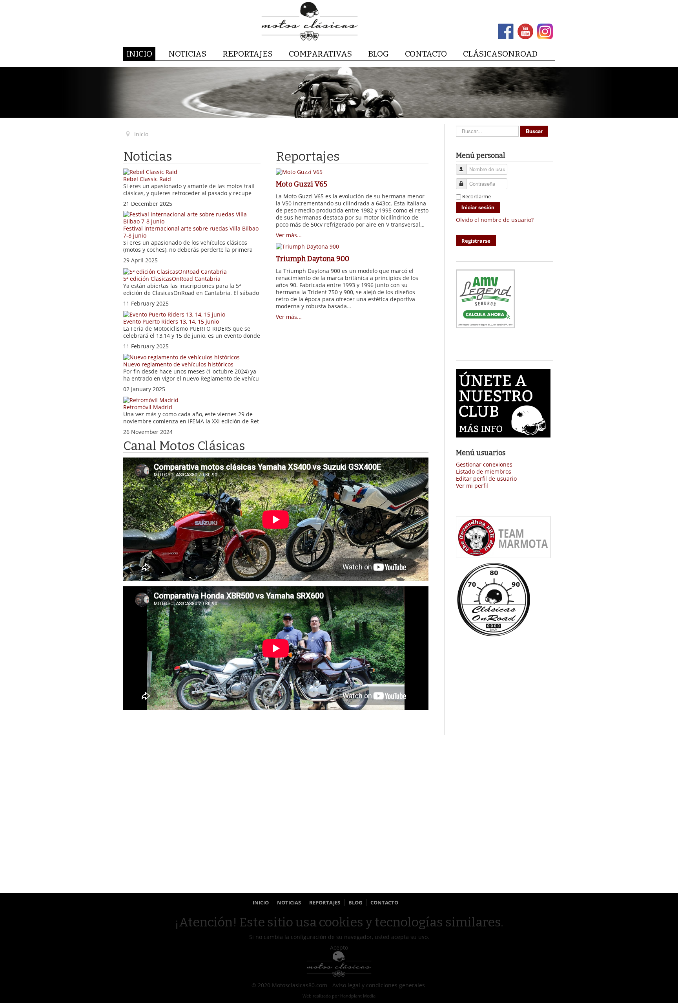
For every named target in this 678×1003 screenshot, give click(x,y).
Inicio (139, 53)
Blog (378, 53)
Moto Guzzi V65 (301, 184)
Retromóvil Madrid (147, 407)
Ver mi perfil (472, 485)
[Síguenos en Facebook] (506, 31)
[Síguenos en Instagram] (545, 31)
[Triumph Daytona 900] (307, 245)
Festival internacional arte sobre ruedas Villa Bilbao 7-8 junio (191, 232)
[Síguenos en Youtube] (525, 31)
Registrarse (475, 240)
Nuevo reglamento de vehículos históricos (178, 364)
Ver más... (289, 235)
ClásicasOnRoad (500, 53)
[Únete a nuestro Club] (503, 402)
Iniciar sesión (477, 207)
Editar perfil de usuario (486, 478)
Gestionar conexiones (484, 464)
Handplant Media (357, 996)
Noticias (187, 53)
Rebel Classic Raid (147, 179)
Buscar (534, 131)
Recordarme (476, 196)
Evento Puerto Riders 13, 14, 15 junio (171, 321)
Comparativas (320, 53)
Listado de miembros (483, 471)
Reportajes (247, 53)
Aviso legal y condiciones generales (378, 985)
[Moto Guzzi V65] (299, 171)
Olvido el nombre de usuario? (495, 219)
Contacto (426, 53)
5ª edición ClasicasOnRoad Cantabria (172, 278)
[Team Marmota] (503, 536)
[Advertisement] (504, 773)
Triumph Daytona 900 (312, 258)
